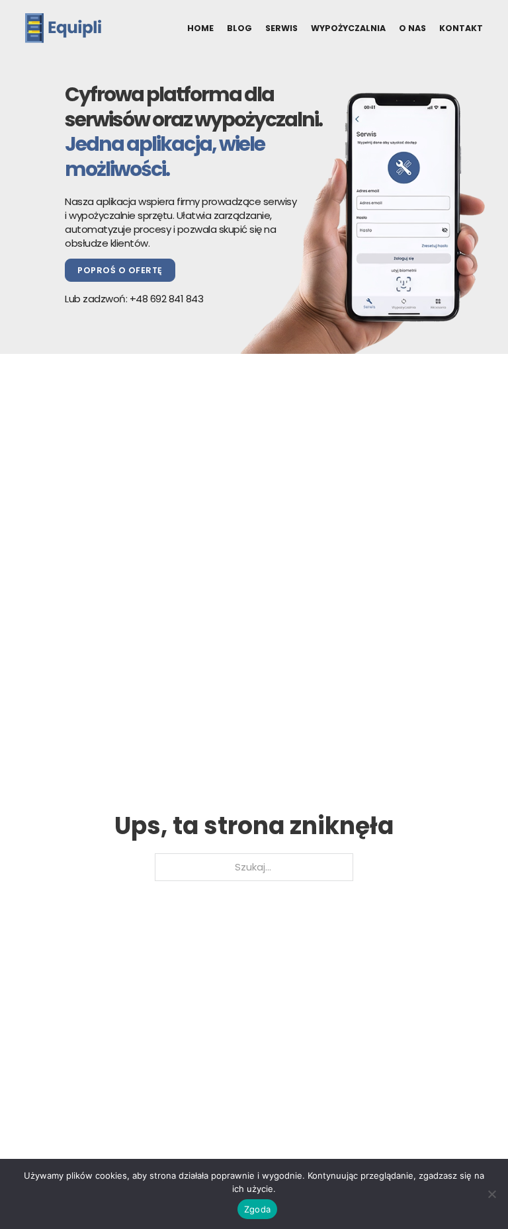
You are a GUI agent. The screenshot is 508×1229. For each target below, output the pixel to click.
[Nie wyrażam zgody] (491, 1194)
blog (239, 28)
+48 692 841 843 (167, 299)
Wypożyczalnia (348, 28)
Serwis (281, 28)
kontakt (461, 28)
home (200, 28)
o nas (412, 28)
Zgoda (257, 1209)
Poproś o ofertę (120, 270)
